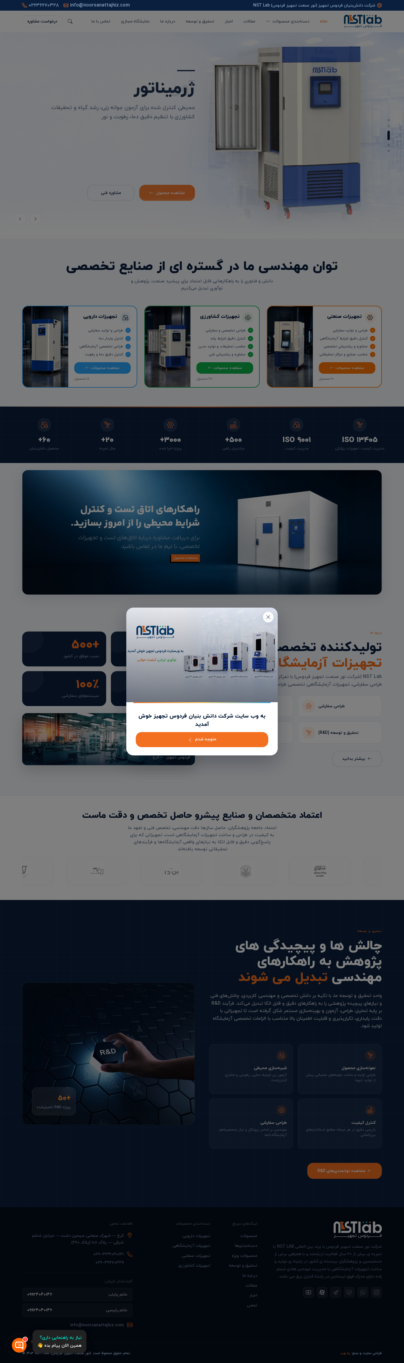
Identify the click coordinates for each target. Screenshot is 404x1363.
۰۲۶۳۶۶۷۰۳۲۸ (44, 5)
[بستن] (268, 617)
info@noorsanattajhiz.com (100, 5)
